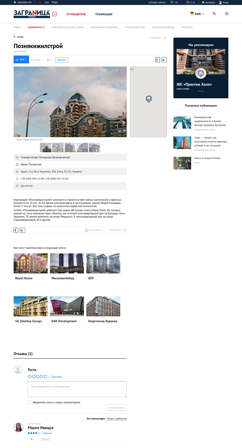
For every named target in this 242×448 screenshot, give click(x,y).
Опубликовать (117, 407)
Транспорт (187, 27)
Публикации (103, 14)
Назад (20, 36)
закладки (210, 2)
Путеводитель (76, 14)
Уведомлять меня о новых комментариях (56, 402)
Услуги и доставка (135, 27)
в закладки (156, 37)
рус (40, 2)
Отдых (17, 27)
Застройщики (20, 52)
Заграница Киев (32, 14)
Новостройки (183, 89)
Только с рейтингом (117, 418)
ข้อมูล (55, 2)
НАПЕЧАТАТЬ (96, 230)
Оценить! (61, 59)
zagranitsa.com (24, 2)
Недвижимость (36, 27)
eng (47, 2)
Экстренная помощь (163, 27)
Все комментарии (96, 418)
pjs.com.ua (26, 185)
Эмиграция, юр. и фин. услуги (67, 27)
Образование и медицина (104, 27)
